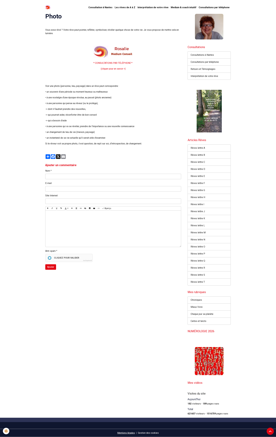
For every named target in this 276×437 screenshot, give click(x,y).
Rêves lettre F (198, 183)
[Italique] (52, 208)
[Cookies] (6, 431)
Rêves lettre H (198, 197)
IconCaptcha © (87, 260)
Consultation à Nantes (100, 7)
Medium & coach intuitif (183, 7)
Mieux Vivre (197, 307)
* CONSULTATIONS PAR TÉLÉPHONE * (113, 63)
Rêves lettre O (198, 246)
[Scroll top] (270, 431)
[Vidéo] (94, 208)
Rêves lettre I (197, 204)
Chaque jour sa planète (202, 314)
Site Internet (51, 195)
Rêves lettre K (198, 218)
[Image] (89, 208)
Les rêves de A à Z (125, 7)
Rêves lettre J (198, 211)
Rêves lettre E (198, 176)
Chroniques (196, 300)
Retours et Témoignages (203, 69)
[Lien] (80, 208)
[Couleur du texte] (66, 208)
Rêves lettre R (198, 267)
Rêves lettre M (198, 232)
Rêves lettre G (198, 190)
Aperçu (107, 208)
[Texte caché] (85, 208)
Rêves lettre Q (198, 260)
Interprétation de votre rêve (153, 7)
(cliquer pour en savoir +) (113, 68)
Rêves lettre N (198, 239)
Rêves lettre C (198, 162)
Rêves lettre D (198, 169)
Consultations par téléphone (214, 7)
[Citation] (72, 208)
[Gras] (47, 208)
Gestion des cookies (148, 433)
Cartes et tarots (198, 321)
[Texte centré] (76, 208)
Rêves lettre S (198, 274)
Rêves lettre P (198, 253)
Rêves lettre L (198, 225)
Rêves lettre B (198, 155)
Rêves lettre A (198, 148)
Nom (47, 170)
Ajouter (50, 267)
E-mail (48, 183)
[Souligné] (56, 208)
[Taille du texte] (61, 208)
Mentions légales (126, 433)
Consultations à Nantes (202, 55)
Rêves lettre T (198, 282)
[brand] (48, 7)
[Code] (98, 208)
